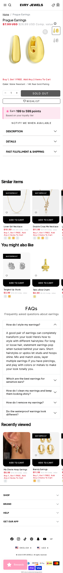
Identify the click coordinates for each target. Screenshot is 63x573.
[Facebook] (12, 539)
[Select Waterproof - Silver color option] (17, 238)
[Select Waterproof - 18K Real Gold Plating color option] (13, 238)
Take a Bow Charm (41, 290)
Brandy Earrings (40, 469)
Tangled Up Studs (12, 290)
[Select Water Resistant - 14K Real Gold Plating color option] (9, 238)
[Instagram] (18, 539)
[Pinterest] (31, 539)
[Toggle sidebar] (53, 5)
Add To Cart (16, 220)
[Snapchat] (38, 539)
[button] (5, 5)
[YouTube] (45, 539)
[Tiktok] (25, 539)
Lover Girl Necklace (13, 226)
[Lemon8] (51, 539)
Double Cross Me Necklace (45, 226)
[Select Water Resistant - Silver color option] (5, 238)
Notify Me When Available (31, 123)
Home (6, 14)
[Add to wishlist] (7, 213)
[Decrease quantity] (5, 92)
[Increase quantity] (16, 92)
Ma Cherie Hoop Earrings (15, 469)
